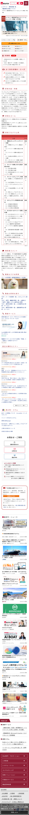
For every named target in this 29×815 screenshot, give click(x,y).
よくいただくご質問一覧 (17, 478)
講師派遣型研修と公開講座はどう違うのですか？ (15, 473)
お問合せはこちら (15, 43)
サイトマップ (6, 802)
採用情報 (21, 793)
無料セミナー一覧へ (20, 405)
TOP (3, 297)
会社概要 (5, 793)
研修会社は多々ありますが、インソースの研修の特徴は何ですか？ (15, 469)
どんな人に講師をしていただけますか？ (15, 476)
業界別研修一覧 (10, 304)
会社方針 (5, 796)
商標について (18, 799)
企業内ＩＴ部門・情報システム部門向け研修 (14, 301)
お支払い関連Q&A (18, 802)
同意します (14, 812)
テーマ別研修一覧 (11, 297)
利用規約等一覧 (7, 799)
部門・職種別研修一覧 (12, 300)
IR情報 (12, 793)
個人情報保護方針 (16, 796)
